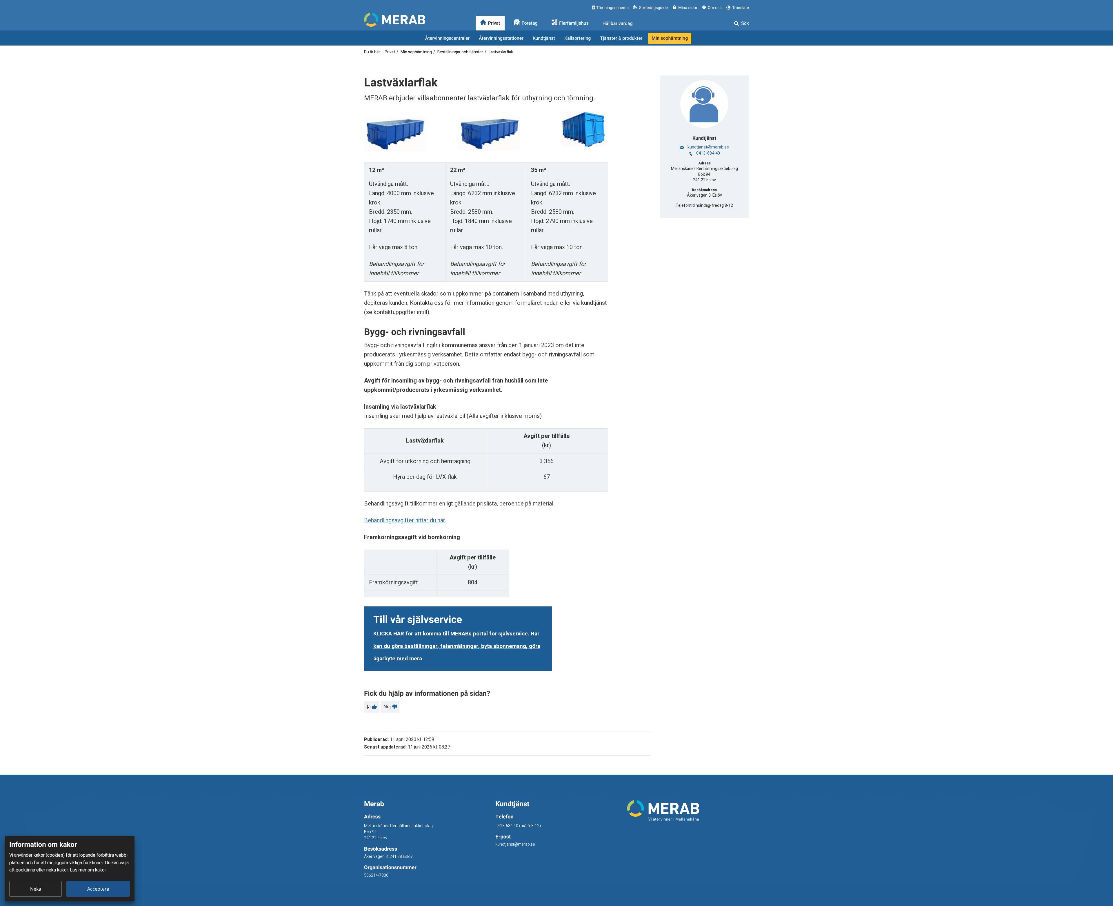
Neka (35, 889)
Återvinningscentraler (447, 38)
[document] (69, 868)
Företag (530, 23)
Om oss (715, 8)
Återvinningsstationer (501, 38)
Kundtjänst (544, 38)
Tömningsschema (612, 8)
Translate (740, 8)
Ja (369, 706)
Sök (744, 23)
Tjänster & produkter (621, 38)
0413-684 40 (707, 153)
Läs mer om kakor (88, 870)
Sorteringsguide (653, 8)
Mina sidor (687, 8)
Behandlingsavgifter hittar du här (404, 520)
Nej (387, 706)
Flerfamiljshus (574, 23)
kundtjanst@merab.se (707, 147)
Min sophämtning (670, 38)
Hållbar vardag (618, 23)
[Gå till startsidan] (688, 810)
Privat (494, 23)
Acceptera (98, 889)
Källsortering (577, 38)
